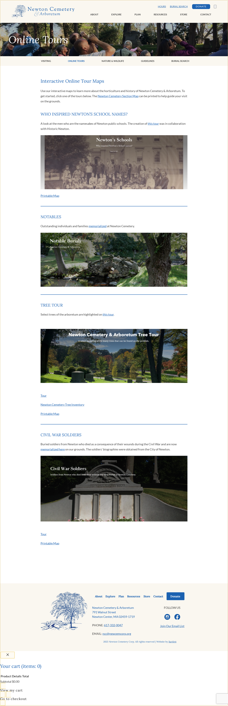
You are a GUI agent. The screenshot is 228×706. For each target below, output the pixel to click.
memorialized (97, 226)
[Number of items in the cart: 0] (215, 6)
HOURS (162, 6)
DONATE (201, 6)
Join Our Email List (172, 626)
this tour (153, 123)
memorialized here (53, 449)
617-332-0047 (113, 625)
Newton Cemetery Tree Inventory (62, 404)
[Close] (8, 655)
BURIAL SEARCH (179, 6)
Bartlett (172, 641)
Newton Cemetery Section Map (118, 96)
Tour (44, 395)
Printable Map (50, 196)
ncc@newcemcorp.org (116, 633)
